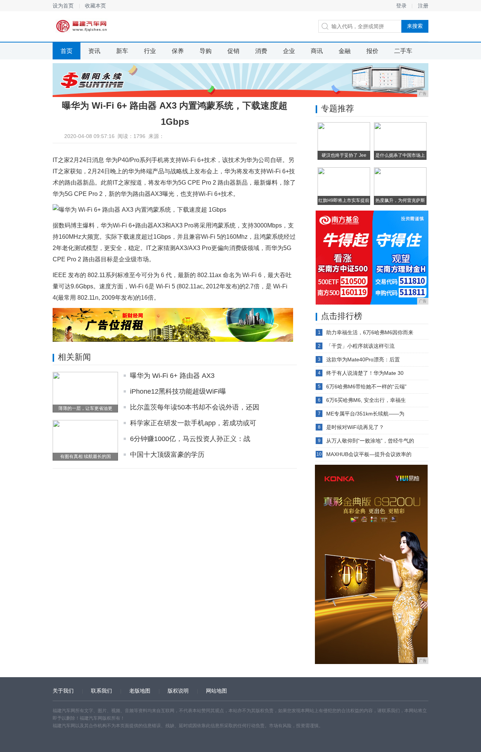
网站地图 (216, 691)
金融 (345, 51)
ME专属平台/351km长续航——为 (365, 414)
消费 (261, 51)
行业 (150, 51)
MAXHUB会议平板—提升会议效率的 (368, 454)
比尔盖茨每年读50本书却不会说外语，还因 (194, 407)
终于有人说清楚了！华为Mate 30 (365, 373)
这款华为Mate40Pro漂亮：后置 (363, 359)
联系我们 (101, 691)
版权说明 (178, 691)
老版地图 (139, 691)
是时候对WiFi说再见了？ (355, 427)
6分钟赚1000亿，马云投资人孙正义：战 (190, 439)
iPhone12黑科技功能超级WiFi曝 (178, 391)
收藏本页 (95, 6)
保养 (178, 51)
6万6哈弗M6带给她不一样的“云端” (366, 387)
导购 (206, 51)
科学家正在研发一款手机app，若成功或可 (193, 423)
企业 (289, 51)
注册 (423, 6)
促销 (233, 51)
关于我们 (63, 691)
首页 (67, 51)
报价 (372, 51)
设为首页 (63, 6)
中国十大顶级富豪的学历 (167, 454)
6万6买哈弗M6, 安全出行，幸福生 (366, 400)
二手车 (403, 51)
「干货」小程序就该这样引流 (360, 346)
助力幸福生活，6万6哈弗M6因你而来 (369, 332)
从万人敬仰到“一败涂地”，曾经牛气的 (370, 441)
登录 (401, 6)
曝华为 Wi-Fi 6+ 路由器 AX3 (172, 375)
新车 (122, 51)
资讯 (94, 51)
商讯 (317, 51)
